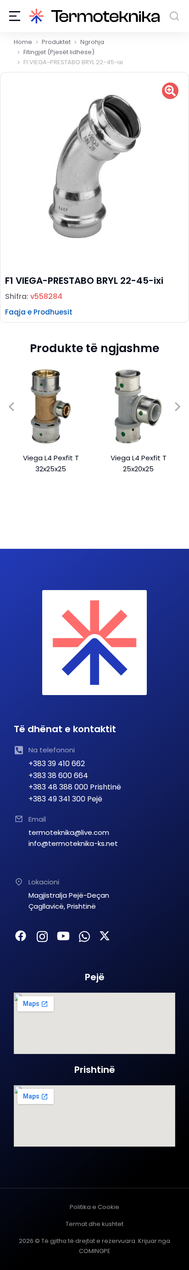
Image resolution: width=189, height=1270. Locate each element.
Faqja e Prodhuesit (38, 312)
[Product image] (51, 406)
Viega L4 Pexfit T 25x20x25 (139, 463)
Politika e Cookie (94, 1207)
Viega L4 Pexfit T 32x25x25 (51, 463)
